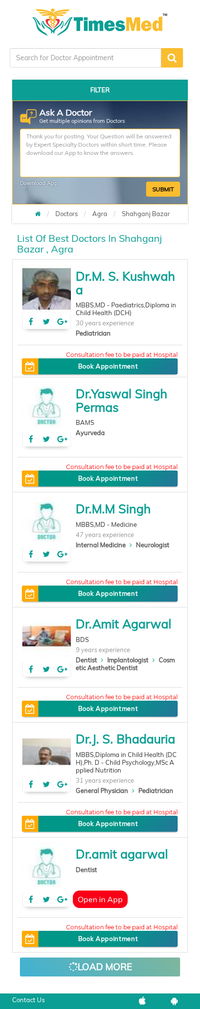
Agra (99, 214)
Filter (100, 90)
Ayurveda (90, 433)
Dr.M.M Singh (113, 508)
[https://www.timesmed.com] (38, 213)
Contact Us (28, 1000)
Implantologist (128, 660)
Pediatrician (93, 333)
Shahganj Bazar (146, 214)
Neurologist (152, 545)
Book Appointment (108, 366)
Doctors (66, 214)
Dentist (86, 660)
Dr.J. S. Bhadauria (125, 738)
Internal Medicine (101, 545)
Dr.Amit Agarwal (123, 623)
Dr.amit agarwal (122, 853)
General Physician (102, 790)
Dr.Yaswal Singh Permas (121, 400)
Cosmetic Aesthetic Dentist (125, 664)
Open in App (100, 899)
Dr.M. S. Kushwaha (125, 283)
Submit (163, 189)
